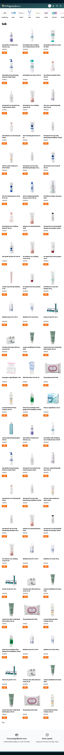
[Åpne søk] (49, 5)
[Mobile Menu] (61, 6)
